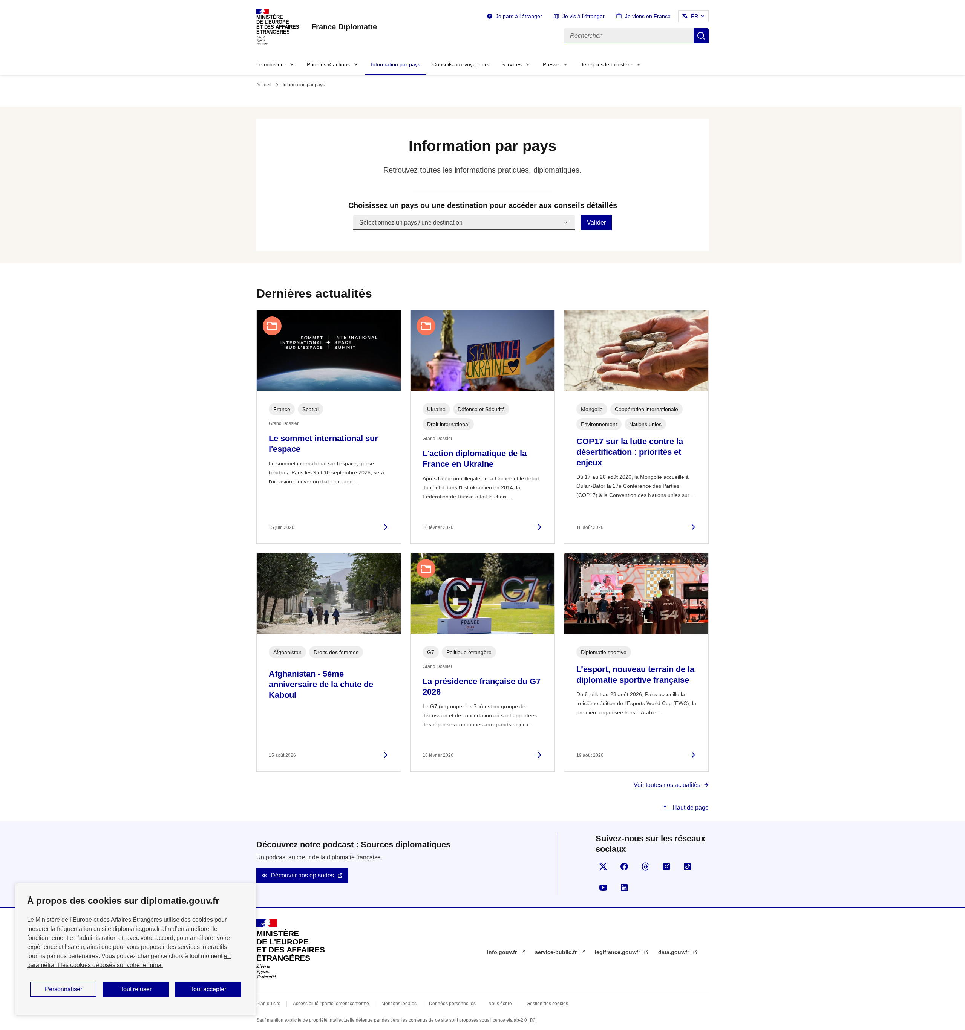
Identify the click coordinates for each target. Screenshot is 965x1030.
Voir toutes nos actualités (667, 785)
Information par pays (395, 64)
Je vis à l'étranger (583, 16)
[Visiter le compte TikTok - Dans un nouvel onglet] (687, 866)
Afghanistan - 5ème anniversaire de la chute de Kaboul (321, 684)
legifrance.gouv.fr (618, 952)
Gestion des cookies (547, 1003)
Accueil (263, 84)
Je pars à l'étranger (519, 16)
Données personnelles (452, 1003)
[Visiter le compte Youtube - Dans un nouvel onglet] (603, 887)
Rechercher (701, 35)
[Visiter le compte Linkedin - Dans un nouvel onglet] (624, 887)
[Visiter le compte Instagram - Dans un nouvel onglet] (666, 866)
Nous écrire (500, 1003)
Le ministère (271, 64)
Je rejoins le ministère (607, 64)
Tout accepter (208, 989)
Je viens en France (648, 16)
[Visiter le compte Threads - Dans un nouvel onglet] (645, 866)
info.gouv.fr (502, 952)
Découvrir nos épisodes (302, 875)
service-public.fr (556, 952)
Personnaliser (63, 989)
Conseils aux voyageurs (460, 64)
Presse (551, 64)
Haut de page (690, 807)
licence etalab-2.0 (509, 1020)
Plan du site (268, 1003)
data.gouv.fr (674, 952)
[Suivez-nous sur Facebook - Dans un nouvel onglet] (624, 866)
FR (694, 16)
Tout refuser (136, 989)
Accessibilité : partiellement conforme (331, 1003)
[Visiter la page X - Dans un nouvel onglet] (603, 866)
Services (511, 64)
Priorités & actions (328, 64)
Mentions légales (399, 1003)
